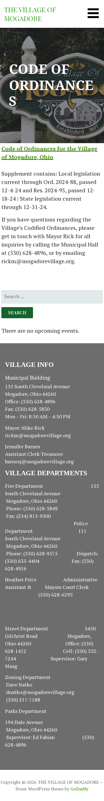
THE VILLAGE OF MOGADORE (30, 14)
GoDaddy (79, 789)
